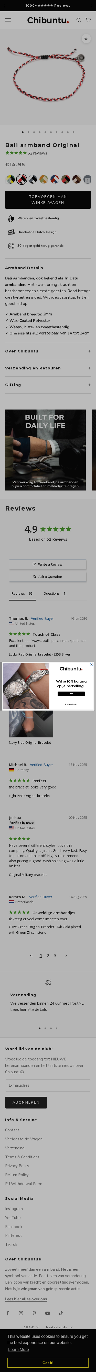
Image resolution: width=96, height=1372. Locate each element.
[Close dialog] (91, 664)
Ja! (71, 694)
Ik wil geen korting (71, 704)
